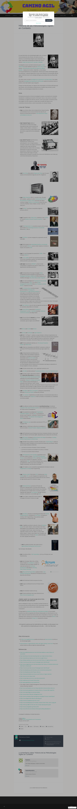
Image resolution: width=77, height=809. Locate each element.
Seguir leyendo (38, 23)
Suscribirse (49, 20)
